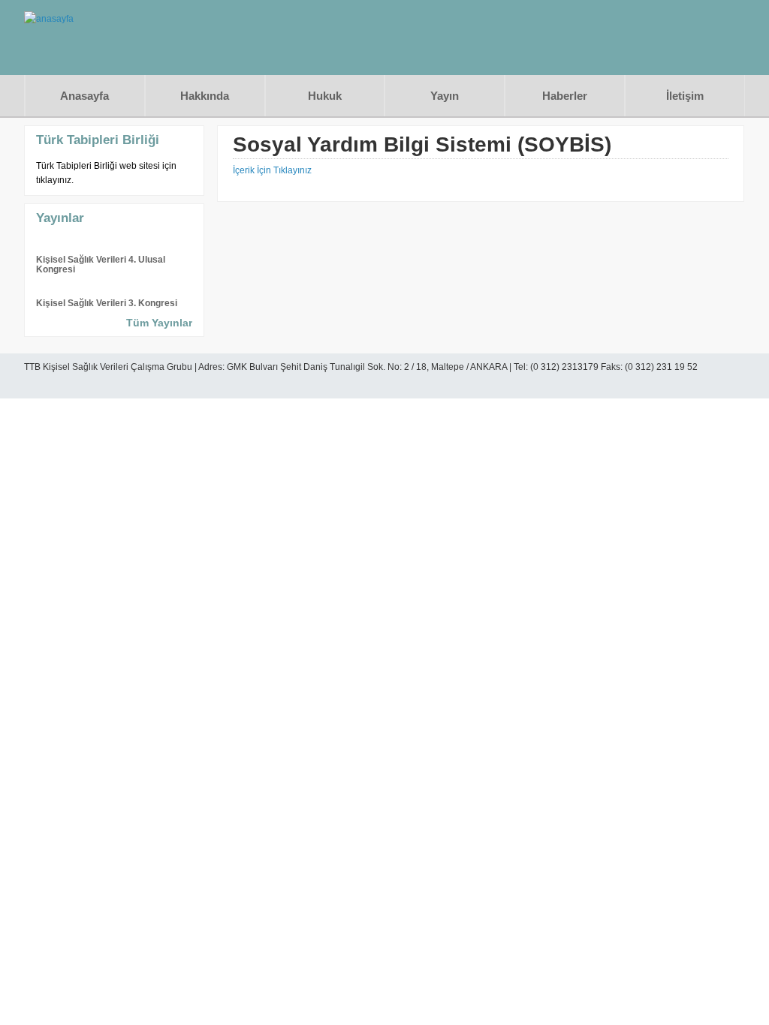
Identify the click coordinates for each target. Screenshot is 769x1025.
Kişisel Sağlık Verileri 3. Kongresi (106, 303)
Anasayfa (84, 95)
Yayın (444, 95)
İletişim (685, 95)
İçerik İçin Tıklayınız (272, 170)
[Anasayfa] (49, 19)
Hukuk (325, 95)
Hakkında (204, 95)
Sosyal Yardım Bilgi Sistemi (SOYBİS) (422, 144)
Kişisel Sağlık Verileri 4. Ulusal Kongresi (100, 264)
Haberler (564, 95)
